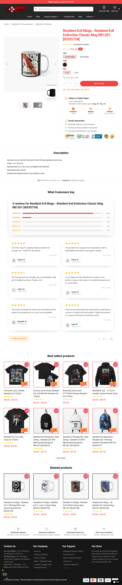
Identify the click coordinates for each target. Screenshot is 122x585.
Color (65, 61)
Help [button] (117, 582)
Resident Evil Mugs (43, 24)
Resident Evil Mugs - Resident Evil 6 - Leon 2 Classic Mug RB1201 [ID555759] (45, 505)
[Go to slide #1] (25, 105)
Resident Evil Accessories (22, 24)
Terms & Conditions (41, 555)
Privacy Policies (39, 558)
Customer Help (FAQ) (71, 565)
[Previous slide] (7, 64)
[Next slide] (55, 64)
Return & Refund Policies (72, 558)
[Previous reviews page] (100, 339)
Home (6, 24)
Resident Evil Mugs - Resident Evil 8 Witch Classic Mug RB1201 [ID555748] (75, 505)
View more (61, 458)
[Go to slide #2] (37, 105)
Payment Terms (69, 555)
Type (65, 53)
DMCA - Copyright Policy (43, 561)
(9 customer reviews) (81, 44)
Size (64, 69)
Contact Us (67, 561)
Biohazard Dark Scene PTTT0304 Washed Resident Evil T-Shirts (75, 393)
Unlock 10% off (5, 574)
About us (37, 551)
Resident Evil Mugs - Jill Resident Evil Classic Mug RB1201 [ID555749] (103, 505)
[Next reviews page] (111, 339)
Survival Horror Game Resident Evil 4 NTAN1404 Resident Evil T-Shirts (46, 393)
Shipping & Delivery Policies (73, 551)
